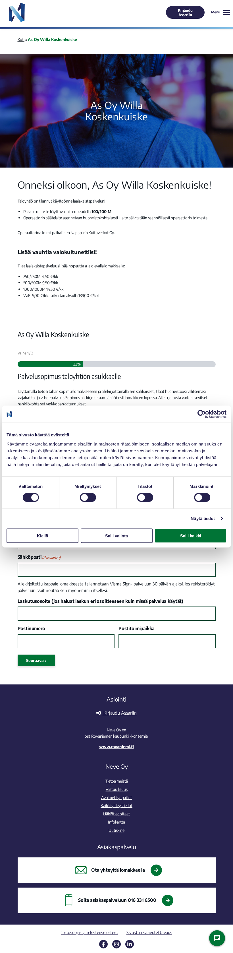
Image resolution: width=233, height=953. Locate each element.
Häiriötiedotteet (116, 813)
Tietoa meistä (116, 780)
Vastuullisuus (117, 789)
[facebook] (103, 944)
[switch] (88, 497)
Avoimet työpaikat (116, 797)
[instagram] (116, 944)
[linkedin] (129, 944)
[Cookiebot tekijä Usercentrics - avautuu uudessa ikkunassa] (201, 414)
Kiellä (42, 535)
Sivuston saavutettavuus (149, 932)
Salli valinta (116, 535)
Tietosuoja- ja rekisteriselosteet (89, 932)
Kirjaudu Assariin (185, 12)
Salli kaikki (190, 535)
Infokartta (116, 821)
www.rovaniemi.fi (116, 746)
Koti (21, 39)
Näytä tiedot (203, 518)
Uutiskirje (116, 830)
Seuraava (35, 660)
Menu (215, 12)
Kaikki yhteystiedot (116, 805)
